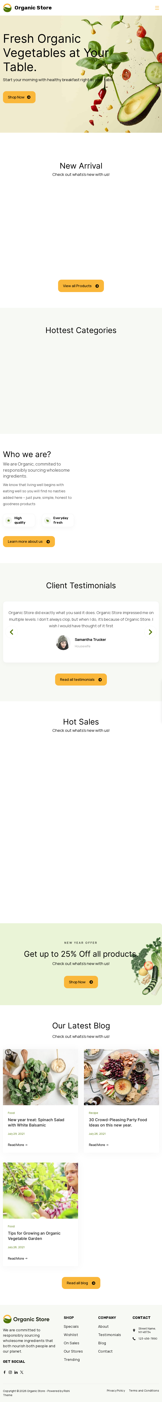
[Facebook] (4, 1372)
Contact (105, 1351)
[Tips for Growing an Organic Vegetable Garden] (40, 1190)
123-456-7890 (147, 1338)
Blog (102, 1343)
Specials (71, 1326)
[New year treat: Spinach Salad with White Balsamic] (40, 1076)
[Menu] (157, 8)
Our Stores (73, 1351)
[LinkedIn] (16, 1372)
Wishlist (71, 1334)
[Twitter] (21, 1372)
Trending (72, 1359)
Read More (16, 1145)
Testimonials (109, 1334)
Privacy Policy (116, 1390)
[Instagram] (10, 1372)
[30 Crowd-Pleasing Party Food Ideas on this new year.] (121, 1076)
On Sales (71, 1343)
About (103, 1326)
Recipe (93, 1113)
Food (11, 1113)
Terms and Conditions (144, 1390)
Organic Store (33, 8)
